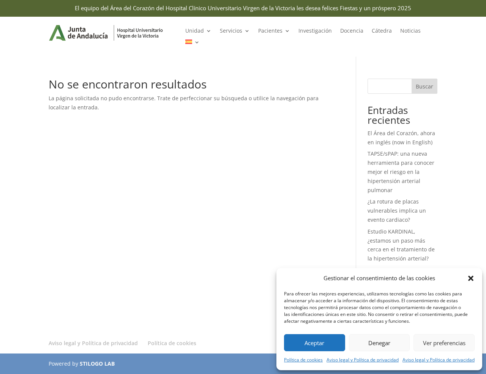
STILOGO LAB (97, 363)
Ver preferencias (444, 343)
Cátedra (382, 31)
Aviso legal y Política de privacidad (363, 360)
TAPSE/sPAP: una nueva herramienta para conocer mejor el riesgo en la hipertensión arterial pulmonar (401, 171)
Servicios (231, 31)
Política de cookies (303, 360)
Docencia (351, 31)
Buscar (424, 86)
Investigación (315, 31)
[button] (471, 278)
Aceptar (314, 343)
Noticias (410, 31)
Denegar (379, 343)
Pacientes (270, 31)
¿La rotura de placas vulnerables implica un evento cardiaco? (397, 210)
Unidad (194, 31)
